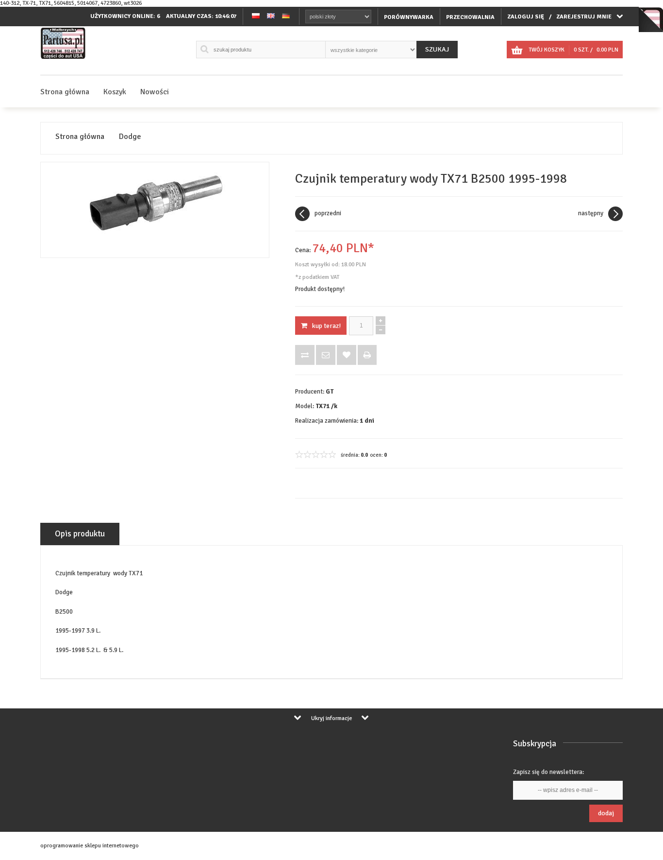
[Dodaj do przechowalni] (346, 355)
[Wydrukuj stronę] (367, 355)
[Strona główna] (63, 59)
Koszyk (114, 92)
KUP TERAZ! (326, 326)
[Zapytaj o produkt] (325, 355)
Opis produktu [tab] (80, 534)
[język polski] (256, 16)
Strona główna (64, 92)
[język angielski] (271, 16)
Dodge (130, 136)
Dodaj (606, 813)
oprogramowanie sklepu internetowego (89, 845)
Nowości (154, 92)
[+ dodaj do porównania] (305, 355)
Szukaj (437, 49)
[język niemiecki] (286, 16)
